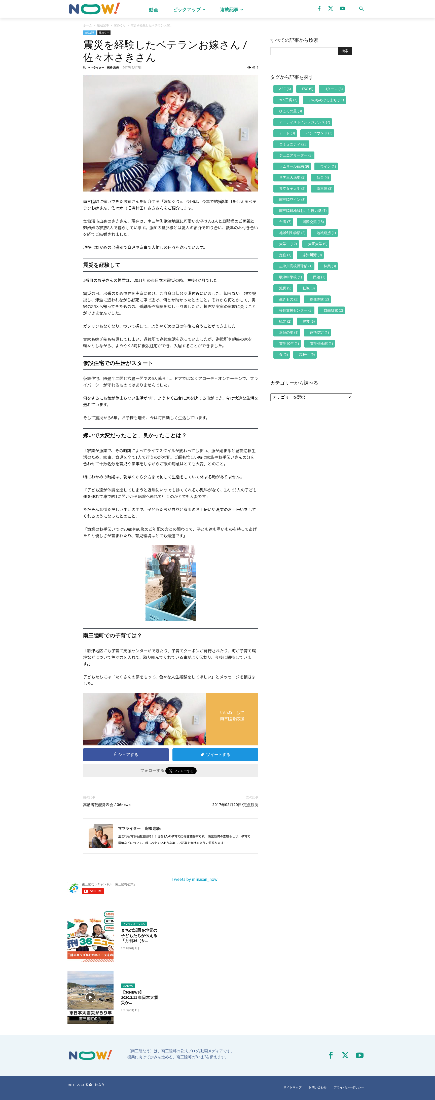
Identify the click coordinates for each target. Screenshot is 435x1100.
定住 (285, 254)
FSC (307, 88)
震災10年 (289, 343)
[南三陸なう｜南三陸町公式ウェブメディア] (93, 9)
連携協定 (319, 332)
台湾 (285, 221)
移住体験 (319, 299)
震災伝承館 (321, 343)
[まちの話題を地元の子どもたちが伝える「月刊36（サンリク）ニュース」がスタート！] (90, 935)
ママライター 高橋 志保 (103, 67)
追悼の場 (288, 332)
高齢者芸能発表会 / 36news (106, 805)
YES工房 (288, 99)
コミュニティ (293, 144)
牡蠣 (309, 288)
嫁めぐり (120, 25)
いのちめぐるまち (326, 99)
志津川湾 (312, 254)
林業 (330, 265)
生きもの (288, 299)
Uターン (333, 88)
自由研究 (333, 310)
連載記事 (103, 25)
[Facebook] (319, 8)
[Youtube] (342, 8)
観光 (285, 321)
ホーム (87, 25)
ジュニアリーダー (295, 155)
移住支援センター (295, 310)
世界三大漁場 (292, 177)
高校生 (307, 354)
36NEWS (128, 986)
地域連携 (326, 232)
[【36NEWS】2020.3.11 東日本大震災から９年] (90, 997)
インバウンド (319, 133)
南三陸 (324, 188)
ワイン (328, 166)
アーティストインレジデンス (304, 122)
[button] (361, 9)
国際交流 (313, 221)
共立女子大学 (292, 188)
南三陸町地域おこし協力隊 (303, 210)
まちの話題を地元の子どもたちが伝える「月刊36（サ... (139, 935)
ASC (285, 88)
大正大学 (317, 243)
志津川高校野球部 (295, 265)
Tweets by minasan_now (194, 879)
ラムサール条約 (294, 166)
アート (287, 133)
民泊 (319, 277)
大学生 (288, 243)
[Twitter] (330, 8)
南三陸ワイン (292, 199)
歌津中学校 (290, 277)
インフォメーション (134, 924)
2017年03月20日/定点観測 (235, 805)
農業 (309, 321)
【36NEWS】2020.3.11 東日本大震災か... (139, 997)
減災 (285, 288)
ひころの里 (290, 110)
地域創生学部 (292, 232)
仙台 (323, 177)
